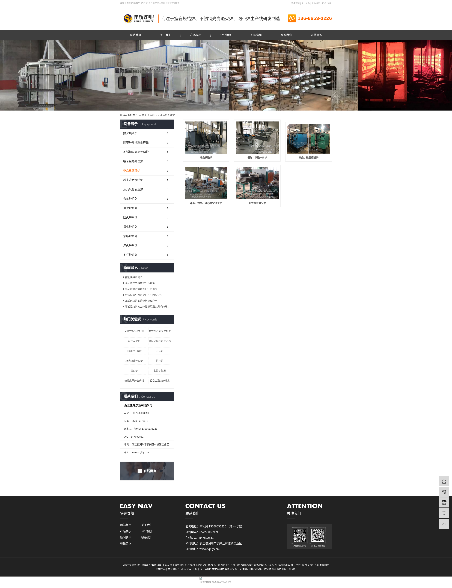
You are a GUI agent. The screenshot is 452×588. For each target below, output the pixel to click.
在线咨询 (316, 35)
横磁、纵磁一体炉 (257, 157)
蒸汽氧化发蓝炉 (133, 189)
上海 (194, 569)
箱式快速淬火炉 (134, 360)
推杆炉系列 (130, 254)
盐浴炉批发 (160, 370)
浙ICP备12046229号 (265, 564)
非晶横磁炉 (206, 157)
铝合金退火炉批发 (160, 380)
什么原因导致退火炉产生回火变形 (143, 294)
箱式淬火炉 (134, 341)
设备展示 (152, 115)
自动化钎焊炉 (134, 350)
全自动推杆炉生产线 (160, 341)
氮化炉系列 (130, 226)
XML (330, 3)
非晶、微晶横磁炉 (309, 157)
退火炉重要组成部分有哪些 (140, 283)
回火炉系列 (130, 217)
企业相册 (226, 35)
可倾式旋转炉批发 (134, 331)
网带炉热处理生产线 (136, 142)
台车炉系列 (130, 198)
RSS (324, 3)
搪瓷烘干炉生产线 (134, 380)
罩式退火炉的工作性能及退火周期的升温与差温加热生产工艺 (148, 306)
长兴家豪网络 (321, 564)
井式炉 (159, 350)
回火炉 (134, 370)
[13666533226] (444, 492)
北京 (200, 569)
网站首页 (135, 35)
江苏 (183, 569)
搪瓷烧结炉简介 (133, 277)
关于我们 (165, 35)
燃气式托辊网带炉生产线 (221, 564)
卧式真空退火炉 (257, 203)
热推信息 (295, 3)
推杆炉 (159, 360)
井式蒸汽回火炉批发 (160, 331)
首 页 (141, 115)
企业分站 (305, 3)
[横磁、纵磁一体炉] (257, 137)
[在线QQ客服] (444, 481)
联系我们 (286, 35)
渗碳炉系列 (130, 236)
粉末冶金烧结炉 (133, 180)
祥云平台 (296, 564)
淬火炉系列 (130, 245)
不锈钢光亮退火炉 (197, 564)
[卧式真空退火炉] (257, 183)
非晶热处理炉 (167, 115)
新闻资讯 (256, 35)
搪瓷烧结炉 (130, 133)
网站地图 (315, 3)
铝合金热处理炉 (133, 161)
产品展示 (195, 35)
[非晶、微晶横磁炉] (308, 139)
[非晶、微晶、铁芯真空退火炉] (206, 183)
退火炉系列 (130, 208)
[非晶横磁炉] (206, 137)
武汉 (188, 569)
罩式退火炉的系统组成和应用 (141, 300)
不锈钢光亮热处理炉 (136, 151)
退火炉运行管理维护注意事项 (141, 288)
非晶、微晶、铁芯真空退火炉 (206, 203)
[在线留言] (444, 513)
